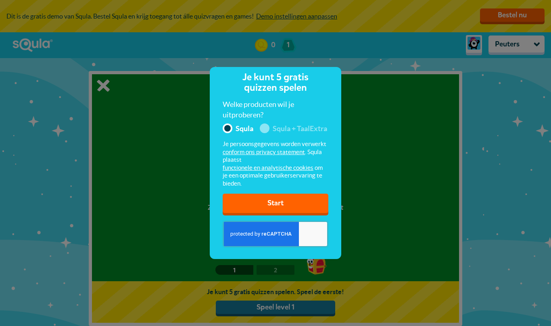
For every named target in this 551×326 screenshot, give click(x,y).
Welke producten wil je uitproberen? (258, 109)
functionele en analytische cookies (268, 167)
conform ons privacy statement (264, 151)
